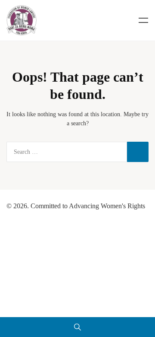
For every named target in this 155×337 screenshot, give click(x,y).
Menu (143, 20)
